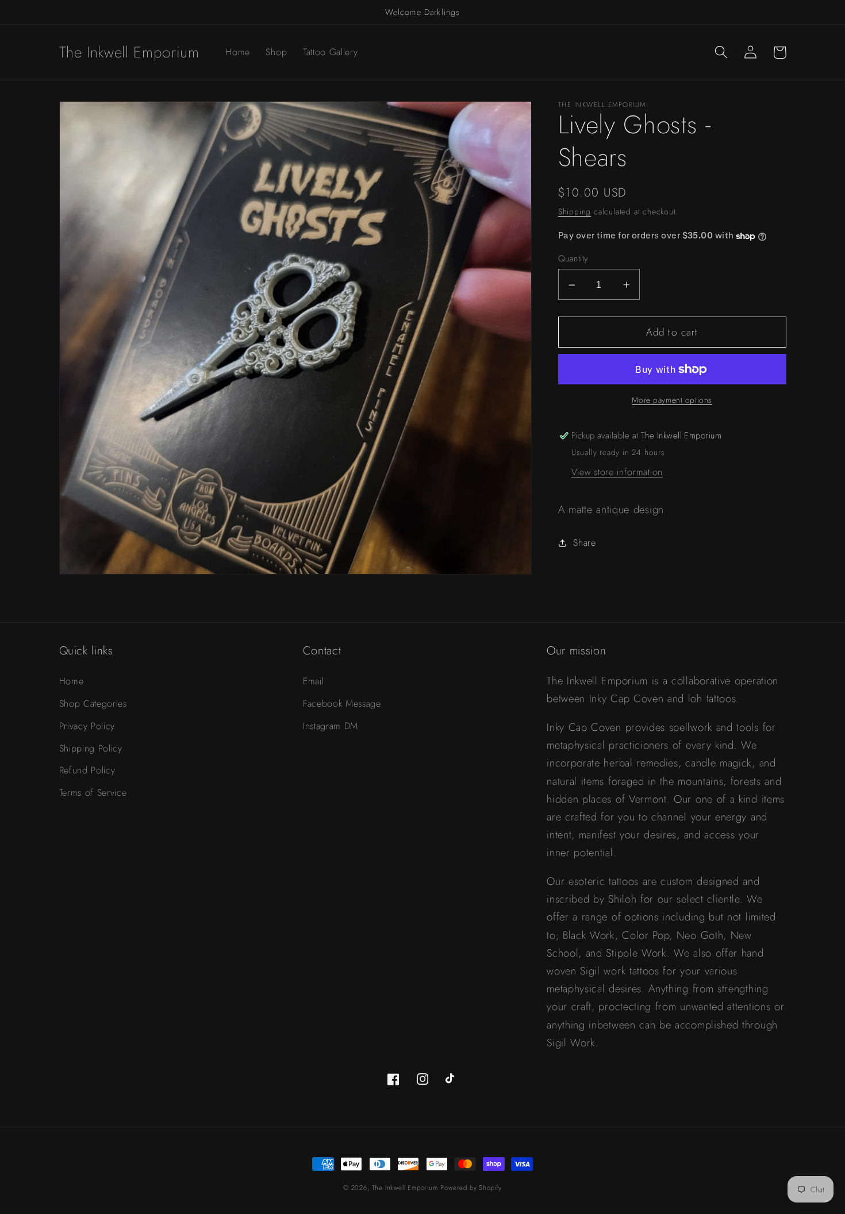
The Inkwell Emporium (405, 1187)
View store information (617, 472)
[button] (721, 52)
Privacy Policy (87, 726)
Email (313, 681)
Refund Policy (87, 770)
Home (71, 681)
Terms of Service (93, 792)
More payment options (672, 400)
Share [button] (584, 543)
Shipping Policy (90, 748)
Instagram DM (330, 726)
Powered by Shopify (471, 1187)
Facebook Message (342, 703)
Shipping (574, 212)
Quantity (573, 259)
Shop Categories (93, 703)
